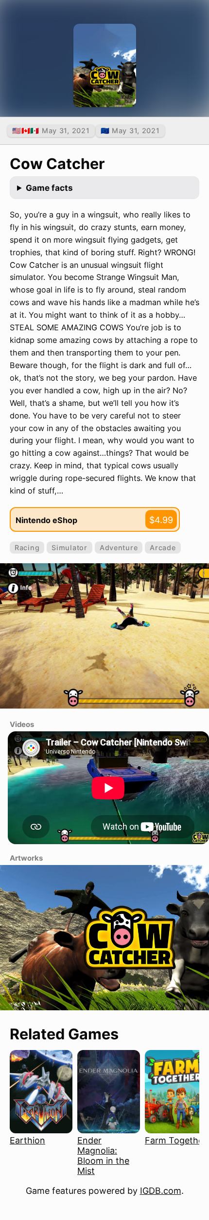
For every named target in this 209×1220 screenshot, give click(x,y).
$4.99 (161, 520)
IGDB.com (160, 1191)
